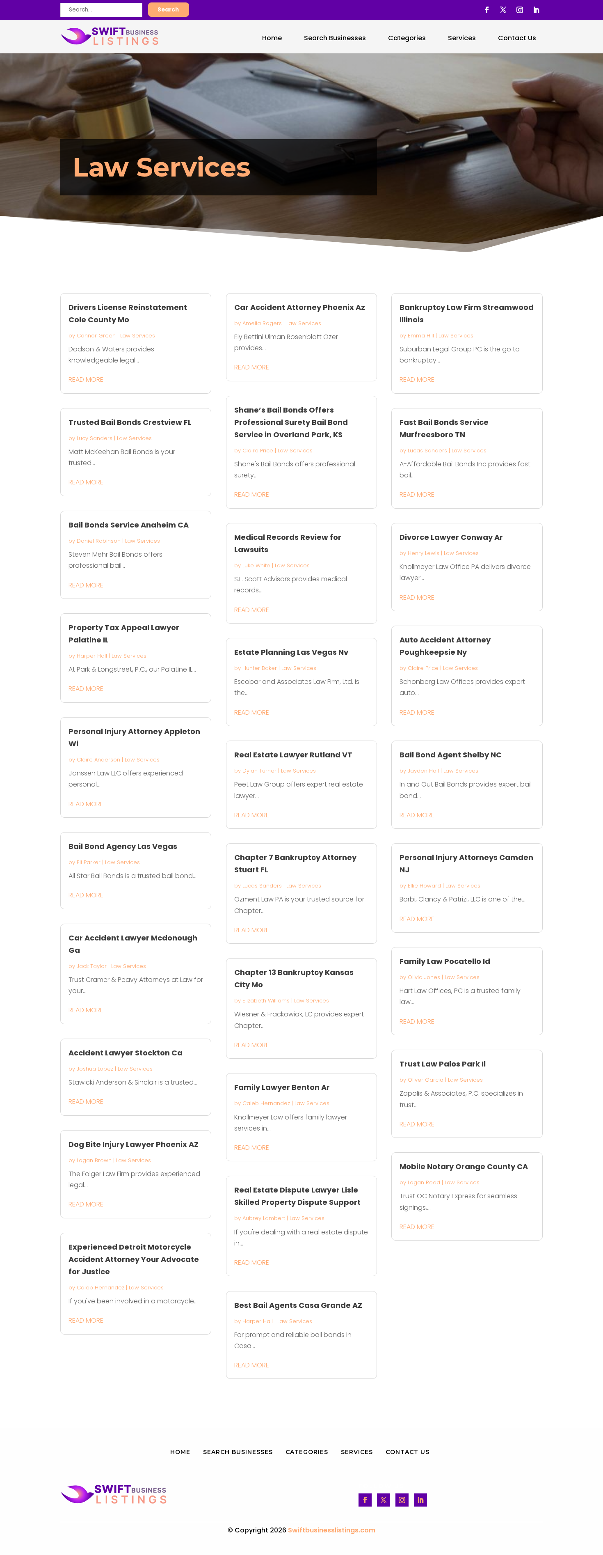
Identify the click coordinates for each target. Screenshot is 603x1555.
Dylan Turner (259, 771)
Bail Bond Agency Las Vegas (123, 846)
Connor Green (96, 335)
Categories (407, 38)
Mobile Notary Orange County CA (464, 1166)
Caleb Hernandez (100, 1287)
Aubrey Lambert (263, 1218)
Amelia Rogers (262, 323)
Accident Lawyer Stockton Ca (126, 1053)
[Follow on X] (503, 9)
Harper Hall (92, 656)
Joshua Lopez (95, 1069)
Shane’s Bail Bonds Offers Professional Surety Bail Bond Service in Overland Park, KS (291, 422)
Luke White (256, 565)
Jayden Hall (423, 771)
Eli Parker (88, 862)
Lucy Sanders (94, 438)
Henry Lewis (423, 553)
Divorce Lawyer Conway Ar (451, 537)
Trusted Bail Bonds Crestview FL (130, 422)
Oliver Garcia (425, 1080)
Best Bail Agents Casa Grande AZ (298, 1305)
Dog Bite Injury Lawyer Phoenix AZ (134, 1144)
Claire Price (257, 450)
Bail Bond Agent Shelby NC (451, 755)
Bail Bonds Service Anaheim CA (129, 525)
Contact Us (517, 38)
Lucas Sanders (262, 886)
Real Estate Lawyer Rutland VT (293, 755)
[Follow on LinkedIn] (536, 9)
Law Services (137, 335)
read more (86, 379)
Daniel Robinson (99, 541)
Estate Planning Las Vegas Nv (291, 652)
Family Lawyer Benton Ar (282, 1087)
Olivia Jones (424, 977)
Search (168, 10)
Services (462, 38)
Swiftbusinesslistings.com (331, 1530)
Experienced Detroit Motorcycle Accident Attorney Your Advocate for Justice (134, 1259)
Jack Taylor (92, 966)
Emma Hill (421, 335)
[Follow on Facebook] (486, 9)
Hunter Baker (259, 668)
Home (272, 38)
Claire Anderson (98, 760)
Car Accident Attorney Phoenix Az (299, 307)
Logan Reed (424, 1182)
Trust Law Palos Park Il (443, 1064)
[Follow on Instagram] (519, 9)
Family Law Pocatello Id (445, 961)
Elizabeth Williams (266, 1001)
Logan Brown (94, 1160)
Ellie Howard (424, 886)
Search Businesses (335, 38)
